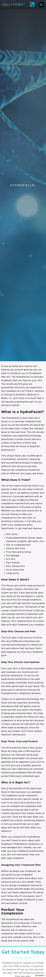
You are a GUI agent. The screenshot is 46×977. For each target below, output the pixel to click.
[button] (41, 5)
